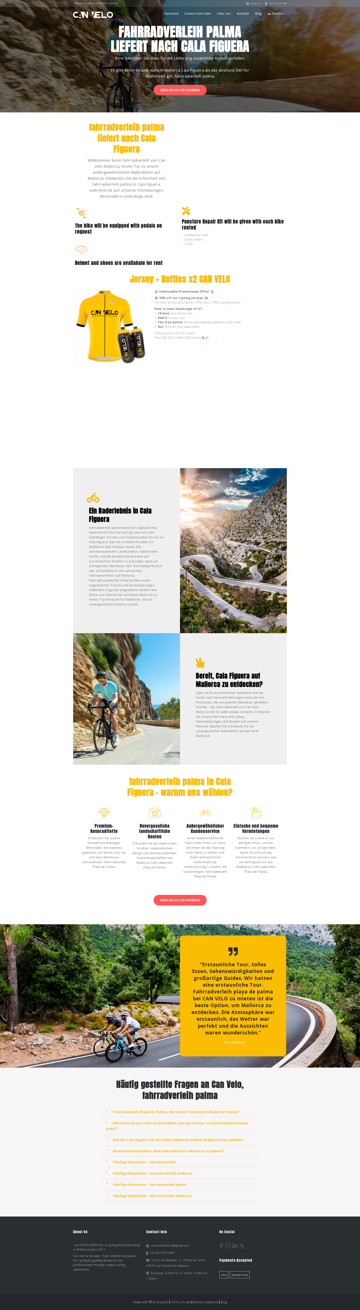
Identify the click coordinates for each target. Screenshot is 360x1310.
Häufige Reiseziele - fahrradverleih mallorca (152, 1195)
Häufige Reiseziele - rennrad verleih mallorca (153, 1173)
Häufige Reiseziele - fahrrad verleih (144, 1162)
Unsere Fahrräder (197, 13)
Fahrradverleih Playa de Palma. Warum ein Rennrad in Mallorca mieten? (176, 1112)
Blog (258, 13)
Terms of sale (180, 1302)
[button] (180, 1112)
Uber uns (224, 13)
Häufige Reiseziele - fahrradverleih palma (150, 1184)
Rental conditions (205, 1302)
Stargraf (162, 1302)
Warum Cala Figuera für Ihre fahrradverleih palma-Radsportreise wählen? (178, 1139)
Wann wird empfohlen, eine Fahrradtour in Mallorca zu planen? (168, 1151)
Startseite (171, 13)
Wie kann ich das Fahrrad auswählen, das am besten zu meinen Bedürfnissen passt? (177, 1126)
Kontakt (243, 13)
